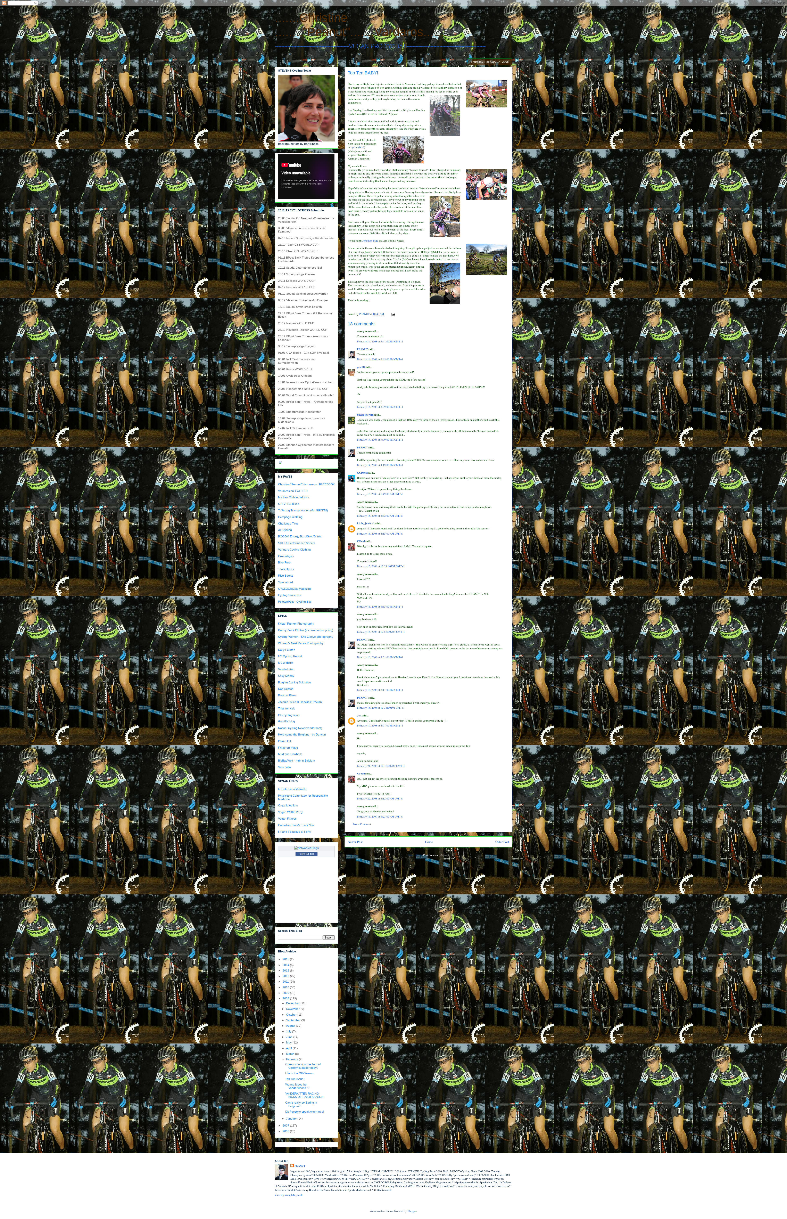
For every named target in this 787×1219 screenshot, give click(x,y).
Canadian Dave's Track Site (296, 825)
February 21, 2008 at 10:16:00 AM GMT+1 (381, 766)
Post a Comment (362, 824)
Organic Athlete (288, 805)
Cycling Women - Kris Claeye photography (305, 636)
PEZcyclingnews (288, 715)
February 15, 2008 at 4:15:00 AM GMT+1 (380, 533)
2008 (286, 998)
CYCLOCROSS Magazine (295, 588)
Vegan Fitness (287, 818)
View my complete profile (289, 1195)
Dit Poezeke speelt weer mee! (304, 1111)
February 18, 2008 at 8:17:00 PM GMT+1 (380, 690)
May (289, 1042)
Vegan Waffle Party (290, 812)
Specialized (285, 582)
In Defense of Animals (292, 789)
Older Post (502, 842)
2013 (286, 970)
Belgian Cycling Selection (294, 682)
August (291, 1025)
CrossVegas (286, 556)
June (289, 1037)
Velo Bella (284, 767)
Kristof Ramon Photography (296, 623)
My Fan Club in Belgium (293, 497)
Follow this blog (306, 854)
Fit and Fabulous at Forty (294, 831)
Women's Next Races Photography (300, 643)
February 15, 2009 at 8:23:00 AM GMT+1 (380, 816)
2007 (286, 1125)
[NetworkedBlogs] (306, 848)
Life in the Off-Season (299, 1073)
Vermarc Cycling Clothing (294, 549)
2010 (286, 987)
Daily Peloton (286, 649)
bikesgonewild (365, 414)
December (293, 1003)
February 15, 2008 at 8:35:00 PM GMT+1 (380, 606)
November (293, 1008)
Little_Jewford (365, 523)
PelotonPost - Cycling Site (295, 601)
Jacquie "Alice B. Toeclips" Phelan (300, 702)
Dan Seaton (285, 688)
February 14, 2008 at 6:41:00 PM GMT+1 (380, 341)
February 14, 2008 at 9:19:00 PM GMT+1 (380, 465)
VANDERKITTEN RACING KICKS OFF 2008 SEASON (304, 1095)
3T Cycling (285, 529)
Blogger (411, 1211)
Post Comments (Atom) (436, 855)
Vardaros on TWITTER (293, 491)
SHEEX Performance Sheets (296, 543)
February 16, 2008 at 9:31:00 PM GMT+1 (380, 657)
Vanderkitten (286, 669)
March (290, 1053)
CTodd (361, 541)
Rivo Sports (285, 575)
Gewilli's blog (286, 721)
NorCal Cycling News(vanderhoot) (300, 728)
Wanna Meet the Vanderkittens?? (297, 1086)
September (293, 1020)
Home (429, 842)
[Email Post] (393, 314)
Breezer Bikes (287, 695)
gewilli (361, 367)
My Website (285, 662)
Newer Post (355, 842)
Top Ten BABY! (295, 1078)
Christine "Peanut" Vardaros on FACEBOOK (306, 484)
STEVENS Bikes (288, 503)
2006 (286, 1131)
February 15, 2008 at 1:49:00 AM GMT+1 (380, 494)
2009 (286, 992)
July (289, 1031)
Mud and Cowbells (290, 754)
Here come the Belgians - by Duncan (302, 734)
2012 (286, 976)
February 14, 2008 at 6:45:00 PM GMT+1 (380, 359)
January (291, 1118)
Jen (359, 715)
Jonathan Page (370, 240)
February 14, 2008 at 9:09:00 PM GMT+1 (380, 439)
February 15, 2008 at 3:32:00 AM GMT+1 (380, 516)
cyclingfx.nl (357, 147)
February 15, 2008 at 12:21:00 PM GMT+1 (381, 566)
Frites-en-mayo (288, 747)
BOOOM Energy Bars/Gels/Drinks (300, 536)
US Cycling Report (290, 656)
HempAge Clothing (290, 517)
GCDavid (362, 472)
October (291, 1014)
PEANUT (362, 349)
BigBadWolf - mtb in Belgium (296, 760)
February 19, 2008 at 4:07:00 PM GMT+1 (380, 725)
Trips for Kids (286, 708)
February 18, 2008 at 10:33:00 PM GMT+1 (381, 707)
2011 (286, 981)
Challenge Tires (288, 523)
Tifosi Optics (286, 569)
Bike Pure (284, 562)
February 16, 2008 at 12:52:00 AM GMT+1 (381, 632)
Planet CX (284, 741)
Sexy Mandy (286, 675)
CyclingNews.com (289, 595)
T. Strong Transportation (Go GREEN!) (303, 510)
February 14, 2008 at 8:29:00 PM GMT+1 (380, 407)
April (289, 1048)
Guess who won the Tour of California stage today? (303, 1066)
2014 (286, 965)
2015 (286, 959)
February (292, 1059)
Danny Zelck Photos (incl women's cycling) (305, 630)
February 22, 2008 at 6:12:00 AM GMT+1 (380, 798)
